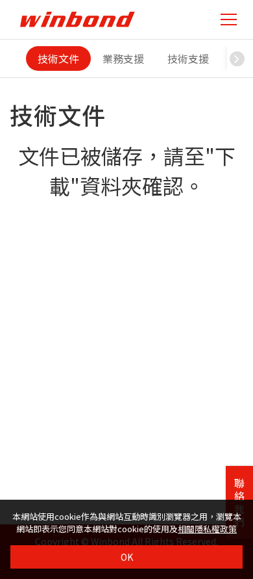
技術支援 (188, 58)
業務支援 (123, 58)
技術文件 (58, 58)
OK (127, 556)
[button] (237, 58)
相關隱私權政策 (207, 528)
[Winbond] (77, 19)
